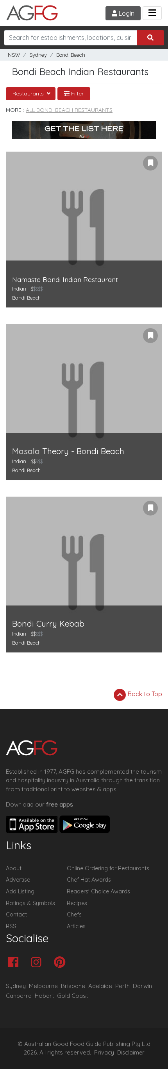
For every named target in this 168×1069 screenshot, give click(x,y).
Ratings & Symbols (30, 903)
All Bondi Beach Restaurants (69, 109)
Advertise (18, 879)
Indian (19, 289)
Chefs (74, 914)
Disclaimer (131, 1052)
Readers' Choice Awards (98, 891)
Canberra (19, 995)
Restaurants (29, 93)
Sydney (38, 55)
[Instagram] (38, 962)
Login (125, 13)
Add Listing (20, 891)
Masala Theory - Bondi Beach (68, 451)
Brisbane (73, 986)
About (13, 868)
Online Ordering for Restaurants (108, 868)
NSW (14, 55)
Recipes (77, 903)
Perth (122, 986)
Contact (16, 914)
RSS (11, 926)
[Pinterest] (61, 962)
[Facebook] (15, 962)
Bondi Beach (70, 55)
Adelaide (100, 986)
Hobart (44, 995)
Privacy (104, 1052)
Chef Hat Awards (89, 879)
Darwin (142, 986)
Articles (76, 926)
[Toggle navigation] (152, 13)
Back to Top (144, 694)
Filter (77, 93)
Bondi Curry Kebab (48, 623)
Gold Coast (72, 995)
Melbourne (43, 986)
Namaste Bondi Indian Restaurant (65, 279)
